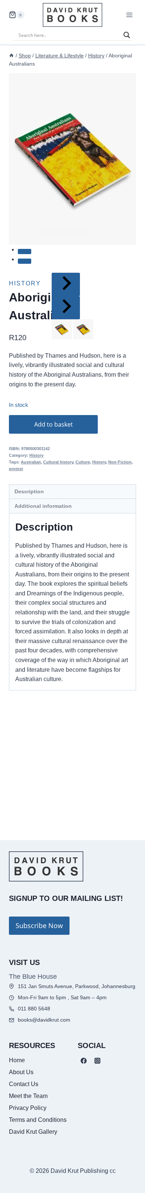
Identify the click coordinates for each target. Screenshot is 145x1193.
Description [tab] (29, 491)
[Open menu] (129, 14)
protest (16, 468)
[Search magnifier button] (127, 35)
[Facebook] (84, 1061)
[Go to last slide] (66, 284)
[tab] (24, 251)
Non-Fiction (120, 462)
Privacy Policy (27, 1108)
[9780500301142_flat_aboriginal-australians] (72, 159)
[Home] (11, 55)
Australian (31, 462)
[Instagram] (97, 1061)
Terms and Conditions (38, 1120)
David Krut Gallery (33, 1132)
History (36, 455)
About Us (21, 1072)
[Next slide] (66, 307)
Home (17, 1060)
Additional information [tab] (43, 506)
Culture (82, 462)
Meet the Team (28, 1096)
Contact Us (23, 1084)
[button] (62, 329)
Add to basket (53, 424)
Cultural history (58, 462)
